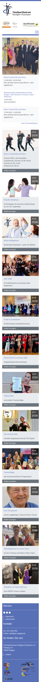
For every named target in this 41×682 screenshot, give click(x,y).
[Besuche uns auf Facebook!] (7, 613)
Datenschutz (10, 619)
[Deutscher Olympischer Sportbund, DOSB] (11, 674)
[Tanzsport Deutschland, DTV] (29, 664)
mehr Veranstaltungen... (30, 123)
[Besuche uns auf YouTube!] (10, 613)
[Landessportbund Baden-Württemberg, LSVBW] (29, 674)
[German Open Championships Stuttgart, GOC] (11, 664)
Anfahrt (8, 654)
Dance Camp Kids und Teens (15, 77)
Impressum (9, 616)
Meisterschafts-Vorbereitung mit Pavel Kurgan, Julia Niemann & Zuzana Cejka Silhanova (19, 95)
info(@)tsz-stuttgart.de (17, 633)
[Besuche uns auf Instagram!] (4, 613)
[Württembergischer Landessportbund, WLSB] (11, 678)
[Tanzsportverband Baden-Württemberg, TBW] (11, 669)
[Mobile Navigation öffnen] (37, 32)
